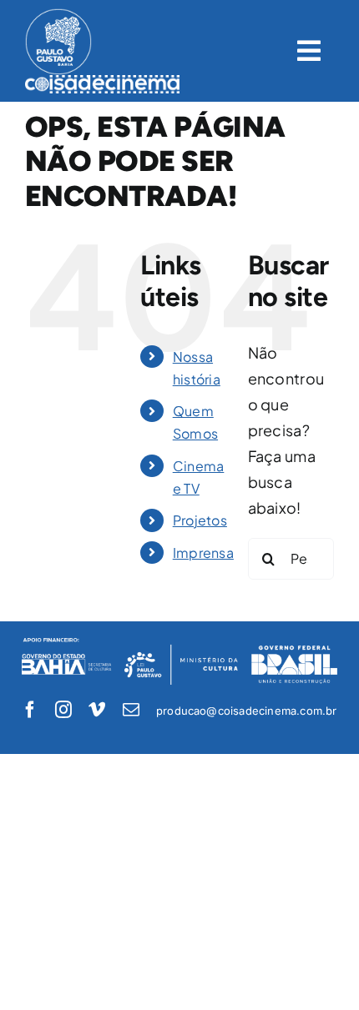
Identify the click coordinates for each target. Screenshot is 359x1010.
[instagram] (63, 709)
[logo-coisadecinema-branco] (102, 82)
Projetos (200, 520)
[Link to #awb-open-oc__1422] (309, 51)
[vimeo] (96, 709)
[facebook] (30, 709)
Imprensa (203, 552)
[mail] (131, 709)
